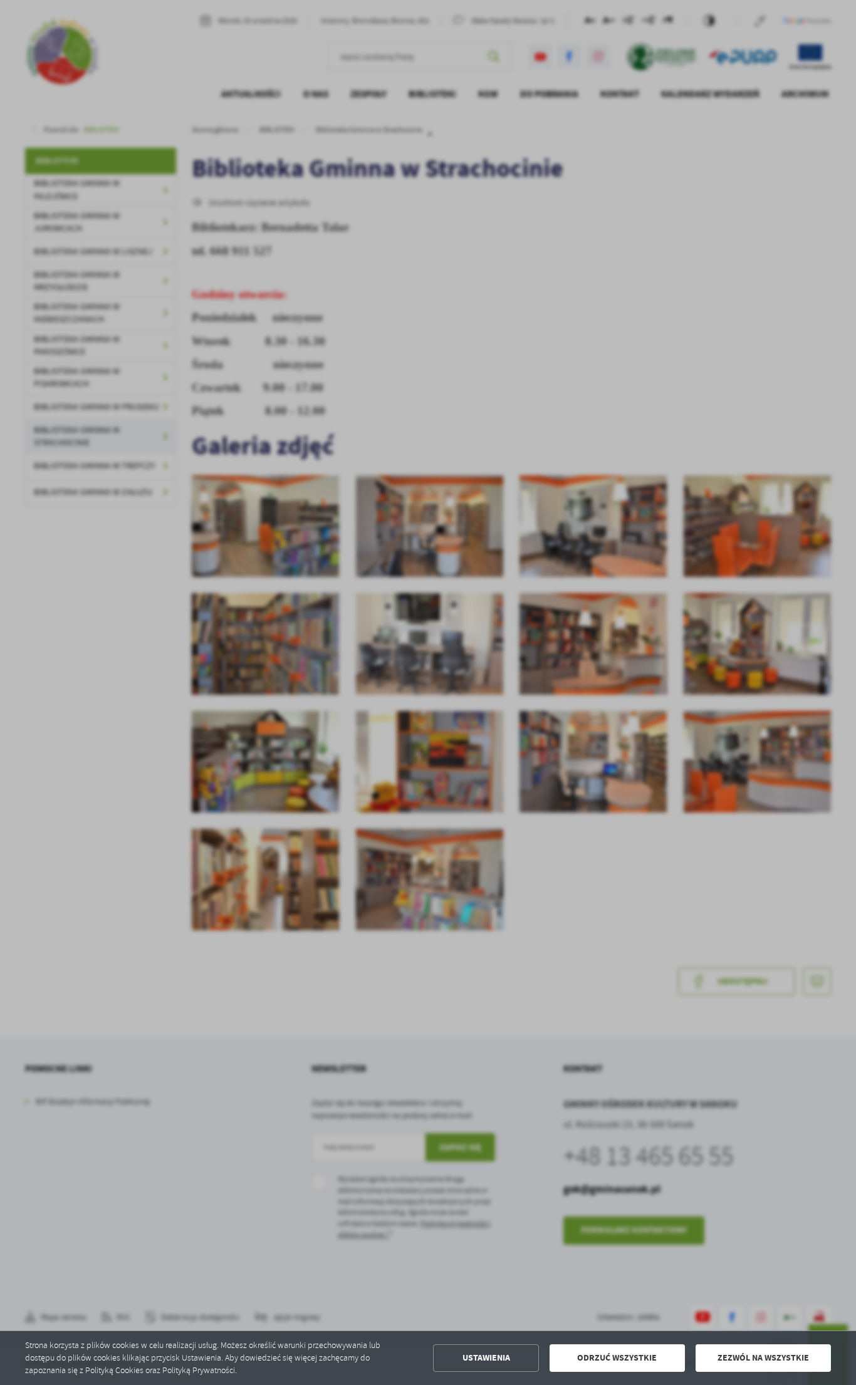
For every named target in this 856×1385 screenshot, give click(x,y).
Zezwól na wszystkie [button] (763, 1358)
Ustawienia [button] (486, 1358)
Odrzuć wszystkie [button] (617, 1358)
